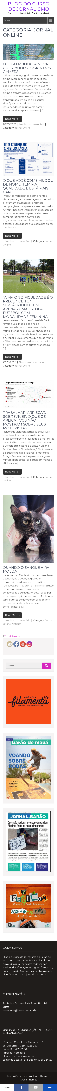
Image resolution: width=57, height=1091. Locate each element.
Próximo (16, 636)
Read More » (12, 118)
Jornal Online (23, 127)
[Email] (35, 1087)
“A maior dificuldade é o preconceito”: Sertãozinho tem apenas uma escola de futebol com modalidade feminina (28, 307)
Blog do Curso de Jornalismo (28, 6)
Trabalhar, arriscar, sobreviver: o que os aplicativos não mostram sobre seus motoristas (24, 420)
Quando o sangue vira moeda (26, 569)
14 (10, 636)
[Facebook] (21, 1087)
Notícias (16, 624)
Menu (7, 20)
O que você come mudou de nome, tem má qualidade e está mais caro (28, 186)
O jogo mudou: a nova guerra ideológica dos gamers (27, 68)
